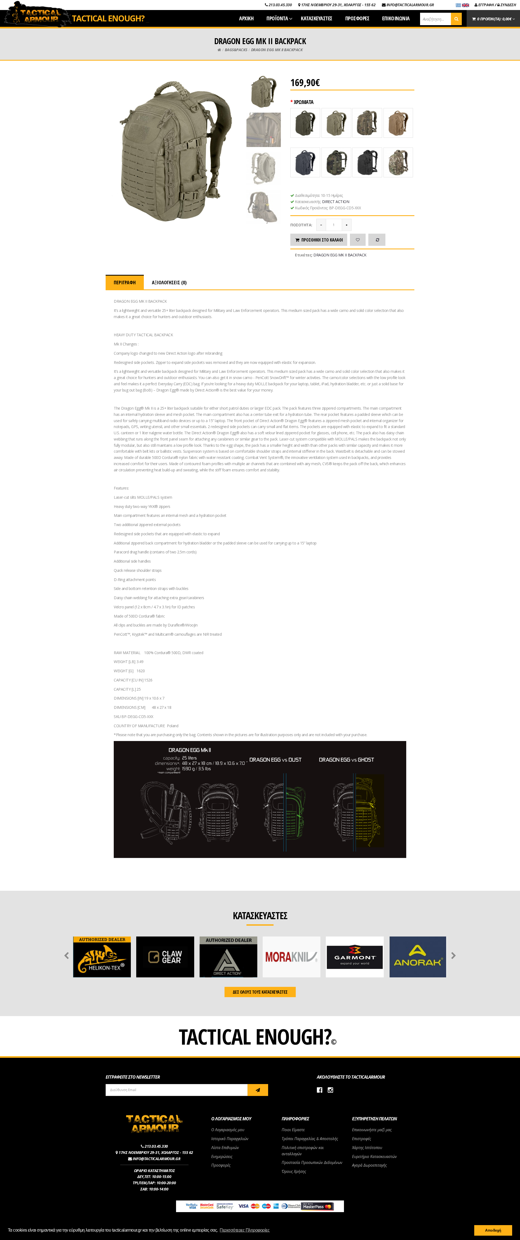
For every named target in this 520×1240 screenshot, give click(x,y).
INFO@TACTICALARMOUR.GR (410, 4)
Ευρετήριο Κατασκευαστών (374, 1156)
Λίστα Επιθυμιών (225, 1147)
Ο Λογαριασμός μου (227, 1129)
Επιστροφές (361, 1138)
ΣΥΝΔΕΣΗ (507, 4)
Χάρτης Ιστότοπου (367, 1147)
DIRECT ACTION (335, 201)
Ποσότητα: (301, 224)
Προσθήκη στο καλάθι (322, 240)
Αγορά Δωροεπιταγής (369, 1165)
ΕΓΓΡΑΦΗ (485, 4)
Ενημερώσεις (221, 1156)
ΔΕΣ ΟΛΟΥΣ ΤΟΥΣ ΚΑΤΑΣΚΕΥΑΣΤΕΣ (260, 992)
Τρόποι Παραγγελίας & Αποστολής (310, 1138)
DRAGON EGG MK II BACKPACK (277, 49)
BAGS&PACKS (236, 49)
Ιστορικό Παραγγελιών (229, 1138)
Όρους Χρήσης (294, 1171)
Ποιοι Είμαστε (293, 1129)
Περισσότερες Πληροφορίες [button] (244, 1230)
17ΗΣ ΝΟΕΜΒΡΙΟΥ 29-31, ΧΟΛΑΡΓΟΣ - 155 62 (338, 4)
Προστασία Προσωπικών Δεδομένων (312, 1162)
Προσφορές (220, 1165)
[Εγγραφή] (258, 1090)
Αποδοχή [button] (493, 1230)
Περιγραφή (125, 282)
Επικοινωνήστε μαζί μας (372, 1129)
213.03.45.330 (280, 4)
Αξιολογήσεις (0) (169, 282)
